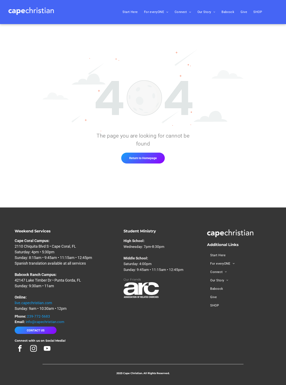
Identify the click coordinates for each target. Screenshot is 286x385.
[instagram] (33, 349)
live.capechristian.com (33, 303)
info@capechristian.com (45, 322)
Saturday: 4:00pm (138, 264)
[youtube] (47, 349)
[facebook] (20, 349)
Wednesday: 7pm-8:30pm (144, 247)
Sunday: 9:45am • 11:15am (145, 270)
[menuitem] (130, 12)
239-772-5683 (38, 316)
